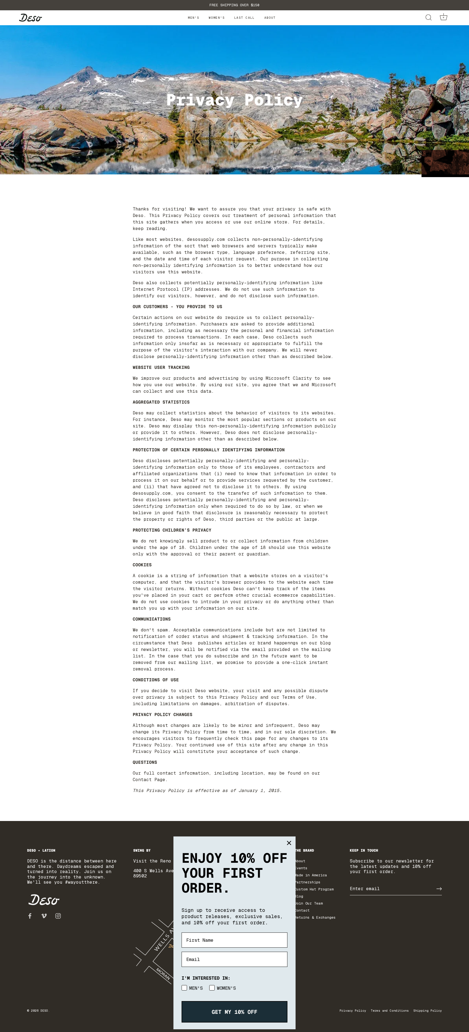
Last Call (244, 18)
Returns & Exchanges (315, 917)
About (270, 18)
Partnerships (307, 882)
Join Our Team (308, 903)
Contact (302, 910)
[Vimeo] (44, 915)
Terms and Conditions (390, 1010)
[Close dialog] (289, 843)
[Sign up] (439, 889)
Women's (217, 18)
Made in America (310, 875)
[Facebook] (30, 915)
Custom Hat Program (314, 889)
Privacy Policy (353, 1010)
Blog (298, 896)
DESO (44, 1010)
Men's (193, 18)
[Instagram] (58, 915)
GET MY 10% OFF (234, 1011)
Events (301, 868)
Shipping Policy (427, 1010)
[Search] (428, 18)
